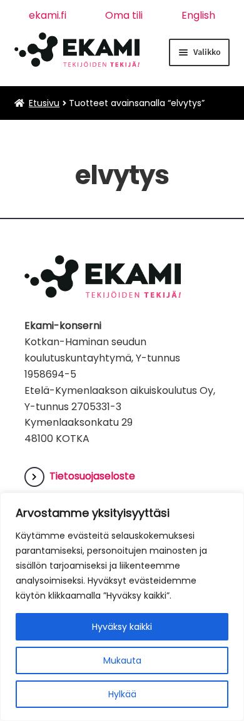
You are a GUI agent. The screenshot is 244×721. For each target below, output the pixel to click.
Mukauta (122, 660)
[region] (122, 607)
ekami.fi (47, 15)
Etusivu (44, 103)
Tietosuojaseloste (92, 476)
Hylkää (122, 694)
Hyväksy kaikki (122, 626)
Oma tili (124, 15)
